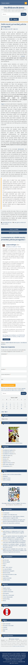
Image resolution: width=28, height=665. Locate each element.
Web (2, 379)
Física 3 (4, 563)
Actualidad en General (8, 453)
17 (6, 406)
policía (6, 224)
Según (3, 104)
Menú (15, 19)
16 (2, 406)
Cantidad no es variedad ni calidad (15, 539)
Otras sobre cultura (7, 464)
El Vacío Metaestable (8, 597)
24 (6, 408)
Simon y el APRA (14, 229)
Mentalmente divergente (8, 571)
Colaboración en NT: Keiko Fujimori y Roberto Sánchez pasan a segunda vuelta (13, 533)
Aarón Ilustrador (6, 623)
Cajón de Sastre (6, 455)
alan (15, 222)
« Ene (2, 411)
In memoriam (6, 513)
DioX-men (5, 629)
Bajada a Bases (6, 588)
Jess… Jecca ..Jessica (7, 567)
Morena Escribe (6, 572)
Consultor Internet (7, 590)
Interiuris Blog (6, 598)
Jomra (16, 29)
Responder (6, 339)
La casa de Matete (7, 569)
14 (21, 405)
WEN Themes (15, 663)
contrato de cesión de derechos (18, 646)
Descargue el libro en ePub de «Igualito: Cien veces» (14, 503)
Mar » (6, 411)
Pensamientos (6, 466)
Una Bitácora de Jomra (14, 8)
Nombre (3, 369)
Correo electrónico (6, 374)
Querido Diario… (6, 580)
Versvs (4, 600)
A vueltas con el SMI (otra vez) (10, 514)
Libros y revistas (6, 479)
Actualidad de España (8, 450)
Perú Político (6, 576)
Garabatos (5, 461)
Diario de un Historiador (8, 595)
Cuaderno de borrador (8, 591)
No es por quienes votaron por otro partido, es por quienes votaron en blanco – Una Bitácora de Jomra (15, 537)
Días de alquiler (6, 562)
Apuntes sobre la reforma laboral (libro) (12, 474)
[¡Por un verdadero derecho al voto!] (7, 615)
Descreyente (6, 593)
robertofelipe (11, 245)
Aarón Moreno (6, 531)
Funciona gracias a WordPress (10, 661)
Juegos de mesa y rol (8, 462)
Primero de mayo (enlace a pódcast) (11, 523)
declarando (21, 149)
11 (10, 405)
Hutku (4, 565)
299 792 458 (6, 560)
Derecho (5, 457)
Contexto (5, 627)
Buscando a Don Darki (8, 625)
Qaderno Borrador (7, 578)
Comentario (4, 354)
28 (21, 408)
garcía (18, 222)
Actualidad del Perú (7, 222)
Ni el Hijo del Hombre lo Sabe (10, 574)
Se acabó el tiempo (14, 233)
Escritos (5, 459)
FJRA (4, 631)
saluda (23, 56)
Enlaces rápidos (5, 3)
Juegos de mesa (6, 478)
